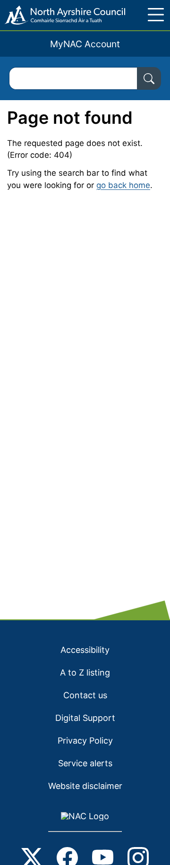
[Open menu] (156, 14)
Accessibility (85, 650)
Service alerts (85, 763)
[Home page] (62, 15)
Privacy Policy (85, 740)
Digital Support (85, 718)
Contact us (85, 695)
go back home (123, 185)
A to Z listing (85, 672)
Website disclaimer (85, 786)
